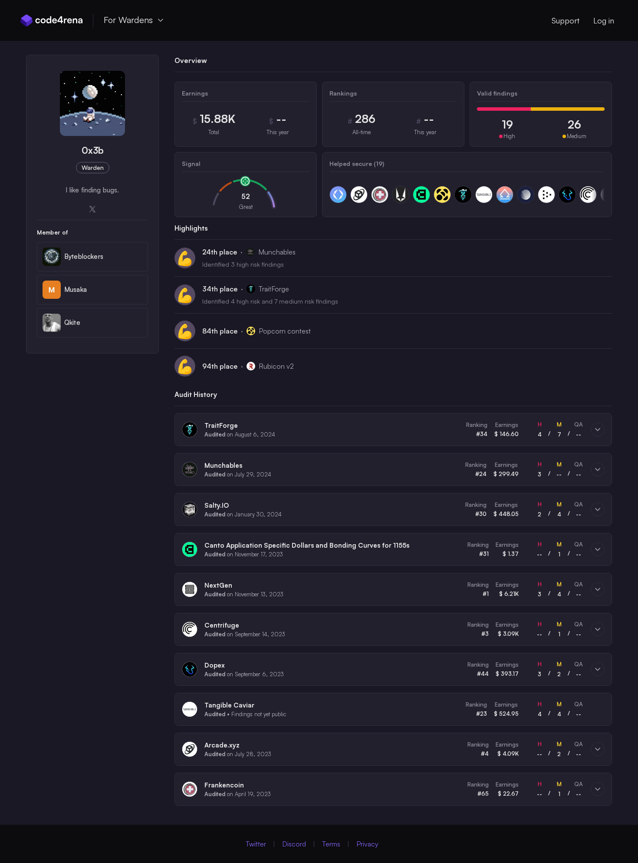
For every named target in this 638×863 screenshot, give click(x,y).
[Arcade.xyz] (359, 194)
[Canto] (421, 194)
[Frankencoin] (379, 194)
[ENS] (338, 194)
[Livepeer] (546, 194)
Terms (331, 844)
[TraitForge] (463, 194)
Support (565, 20)
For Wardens (128, 19)
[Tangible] (484, 194)
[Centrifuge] (588, 194)
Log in (603, 20)
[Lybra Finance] (504, 194)
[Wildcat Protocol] (400, 194)
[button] (393, 429)
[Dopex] (567, 194)
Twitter (256, 844)
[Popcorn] (442, 194)
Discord (294, 844)
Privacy (367, 844)
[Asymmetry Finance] (525, 194)
